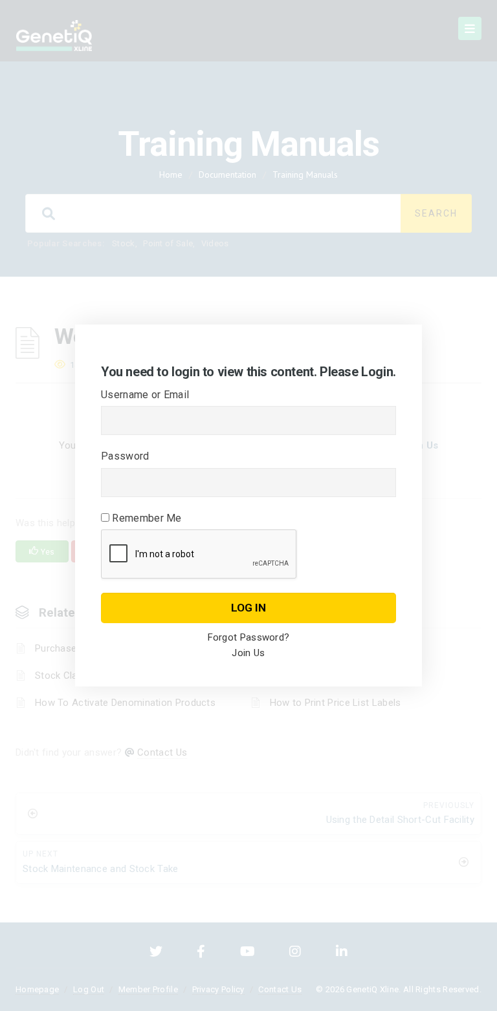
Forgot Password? (249, 637)
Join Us (248, 653)
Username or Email (145, 394)
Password (125, 456)
